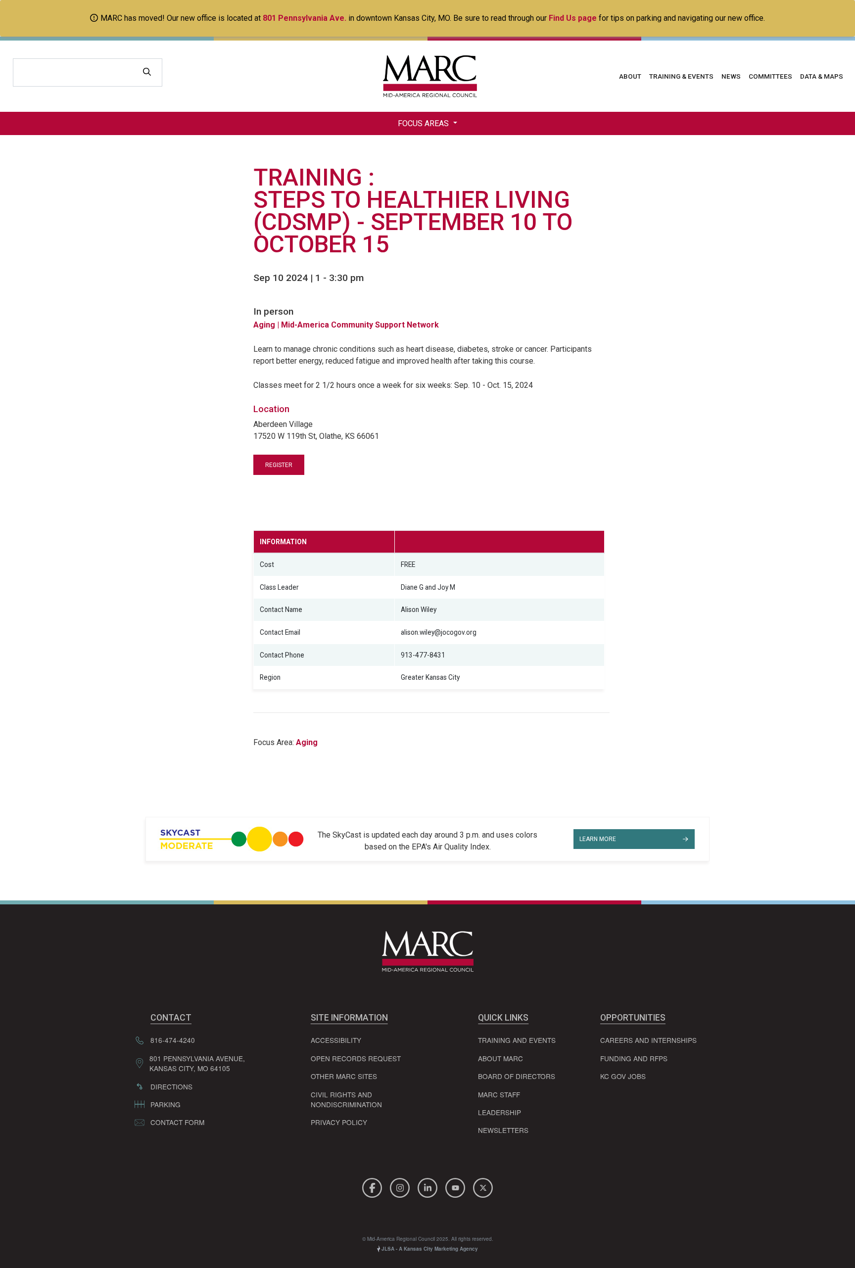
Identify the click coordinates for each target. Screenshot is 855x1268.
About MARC (500, 1058)
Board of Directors (516, 1076)
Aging (265, 324)
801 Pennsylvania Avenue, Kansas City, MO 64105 (197, 1063)
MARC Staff (499, 1094)
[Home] (427, 76)
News (731, 76)
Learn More (597, 839)
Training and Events (517, 1040)
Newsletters (503, 1130)
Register (278, 465)
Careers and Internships (648, 1040)
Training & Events (681, 76)
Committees (770, 76)
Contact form (177, 1122)
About (630, 76)
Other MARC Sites (344, 1076)
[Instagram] (401, 1186)
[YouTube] (457, 1186)
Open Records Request (356, 1058)
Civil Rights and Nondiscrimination (346, 1099)
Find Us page (573, 18)
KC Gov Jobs (623, 1076)
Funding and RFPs (633, 1058)
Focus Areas (424, 123)
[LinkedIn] (429, 1186)
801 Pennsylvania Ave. (304, 18)
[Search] (147, 72)
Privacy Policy (339, 1122)
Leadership (499, 1112)
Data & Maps (821, 76)
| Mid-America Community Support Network (358, 324)
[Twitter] (483, 1186)
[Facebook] (373, 1186)
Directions (171, 1086)
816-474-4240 (172, 1040)
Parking (165, 1104)
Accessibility (336, 1040)
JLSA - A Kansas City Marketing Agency (429, 1248)
